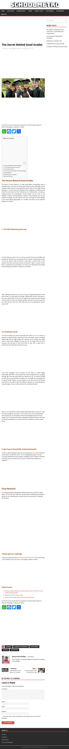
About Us (4, 14)
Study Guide (10, 11)
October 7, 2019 (8, 48)
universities (14, 650)
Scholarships (60, 11)
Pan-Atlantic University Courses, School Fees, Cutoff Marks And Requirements (55, 31)
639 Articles (31, 656)
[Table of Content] (24, 163)
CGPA (3, 456)
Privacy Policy (5, 739)
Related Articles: (8, 176)
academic (8, 646)
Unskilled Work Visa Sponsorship (55, 43)
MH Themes (44, 747)
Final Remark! (7, 172)
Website (4, 711)
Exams (30, 11)
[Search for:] (57, 20)
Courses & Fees (20, 11)
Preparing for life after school (14, 595)
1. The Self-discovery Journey (12, 167)
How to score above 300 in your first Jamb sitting (19, 597)
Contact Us (4, 737)
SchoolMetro (17, 559)
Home (2, 11)
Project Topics (39, 11)
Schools (5, 650)
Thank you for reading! (10, 174)
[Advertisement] (23, 30)
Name (3, 701)
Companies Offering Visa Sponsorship (57, 46)
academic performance (21, 646)
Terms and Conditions (7, 742)
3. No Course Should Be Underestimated (15, 171)
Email (3, 706)
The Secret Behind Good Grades (13, 165)
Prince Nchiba (17, 48)
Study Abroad (50, 11)
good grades (34, 646)
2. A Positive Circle (9, 169)
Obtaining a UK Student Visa (54, 41)
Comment (4, 689)
